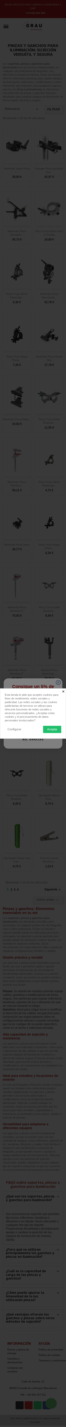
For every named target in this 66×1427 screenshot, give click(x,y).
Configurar (14, 729)
